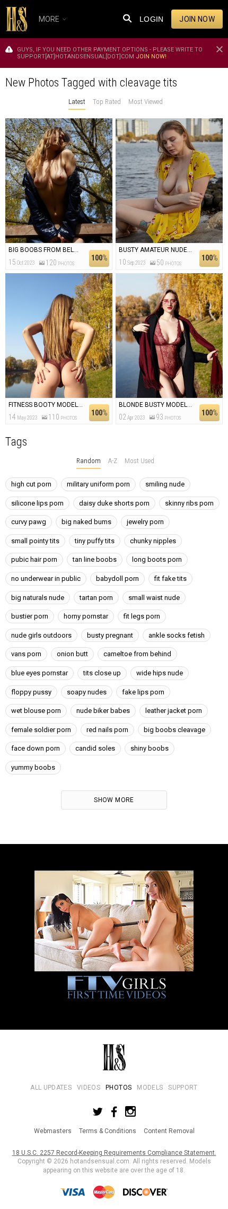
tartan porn (96, 598)
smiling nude (165, 484)
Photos (118, 1087)
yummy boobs (33, 767)
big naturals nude (37, 598)
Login (151, 19)
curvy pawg (28, 522)
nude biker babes (103, 711)
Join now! (151, 56)
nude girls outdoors (41, 635)
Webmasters (53, 1131)
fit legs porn (142, 616)
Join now (197, 19)
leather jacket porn (173, 711)
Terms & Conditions (107, 1131)
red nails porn (107, 730)
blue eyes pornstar (39, 673)
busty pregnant (110, 635)
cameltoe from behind (137, 654)
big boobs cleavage (174, 730)
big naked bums (86, 522)
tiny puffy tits (95, 541)
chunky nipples (153, 541)
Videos (88, 1087)
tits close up (102, 673)
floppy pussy (31, 692)
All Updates (51, 1087)
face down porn (35, 748)
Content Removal (169, 1131)
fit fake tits (170, 578)
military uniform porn (98, 484)
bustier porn (29, 616)
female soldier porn (41, 730)
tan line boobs (95, 559)
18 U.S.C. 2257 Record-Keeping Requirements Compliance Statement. (114, 1152)
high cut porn (31, 484)
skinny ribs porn (189, 503)
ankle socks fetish (176, 635)
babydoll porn (117, 578)
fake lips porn (143, 692)
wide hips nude (159, 673)
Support (182, 1087)
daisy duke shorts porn (114, 503)
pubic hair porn (34, 559)
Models (150, 1087)
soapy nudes (87, 692)
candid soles (95, 748)
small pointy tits (35, 541)
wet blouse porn (36, 711)
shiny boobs (149, 748)
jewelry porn (145, 522)
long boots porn (157, 559)
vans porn (26, 654)
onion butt (72, 654)
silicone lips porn (37, 503)
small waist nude (154, 598)
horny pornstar (86, 616)
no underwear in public (46, 578)
